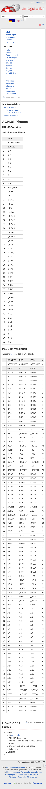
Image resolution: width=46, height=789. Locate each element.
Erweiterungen (11, 58)
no (43, 25)
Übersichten (11, 37)
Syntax (8, 89)
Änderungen (11, 35)
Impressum (10, 91)
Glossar (9, 40)
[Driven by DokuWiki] (12, 98)
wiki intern (10, 86)
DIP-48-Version (12, 110)
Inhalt (8, 32)
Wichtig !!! (10, 42)
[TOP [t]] (45, 766)
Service (9, 68)
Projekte (9, 71)
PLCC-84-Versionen (13, 113)
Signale (9, 65)
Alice (12, 354)
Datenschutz (11, 94)
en (22, 20)
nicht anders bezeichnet (15, 767)
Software (9, 60)
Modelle (9, 53)
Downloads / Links (11, 115)
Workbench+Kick (13, 55)
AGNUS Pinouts (10, 108)
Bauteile (9, 63)
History (8, 50)
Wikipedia (15, 735)
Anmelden (10, 81)
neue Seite (10, 83)
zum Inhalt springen (37, 2)
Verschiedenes (12, 73)
